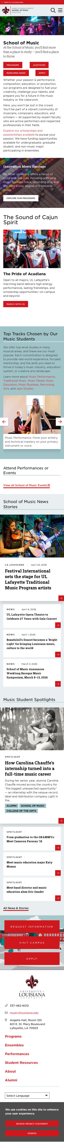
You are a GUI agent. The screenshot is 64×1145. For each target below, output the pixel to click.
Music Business (29, 384)
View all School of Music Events (25, 485)
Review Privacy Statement (32, 1123)
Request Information (32, 926)
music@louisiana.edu (24, 1012)
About (10, 1071)
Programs (13, 65)
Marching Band (16, 73)
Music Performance (42, 376)
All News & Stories (16, 908)
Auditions (39, 65)
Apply (42, 73)
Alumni (11, 1080)
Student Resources (21, 1062)
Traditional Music (14, 380)
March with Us (16, 304)
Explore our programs (21, 198)
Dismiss (32, 1133)
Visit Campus (32, 942)
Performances (17, 1054)
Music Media (36, 380)
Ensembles (14, 1045)
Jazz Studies (24, 388)
